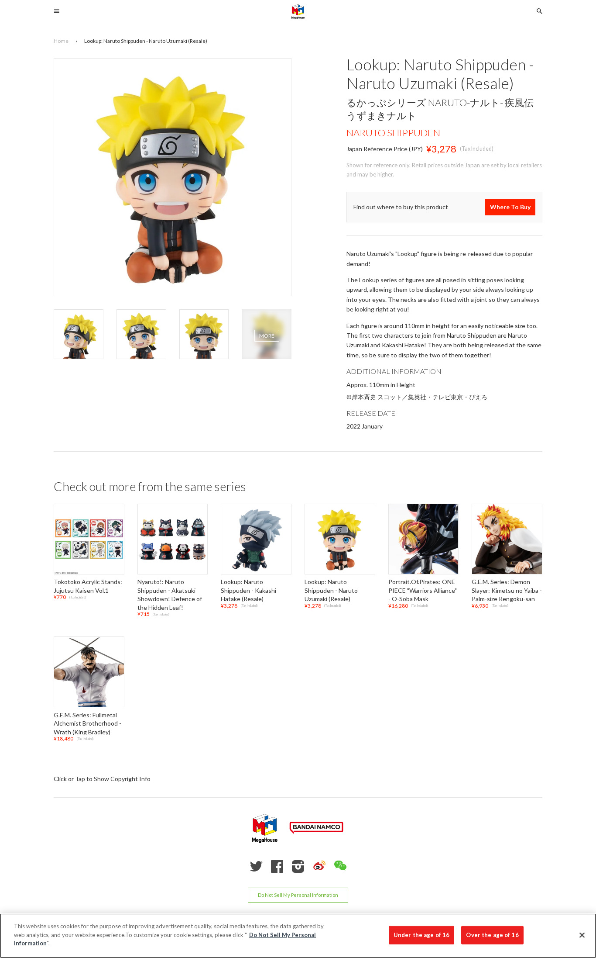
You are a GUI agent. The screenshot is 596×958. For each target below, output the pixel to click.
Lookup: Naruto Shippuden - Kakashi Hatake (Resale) (248, 590)
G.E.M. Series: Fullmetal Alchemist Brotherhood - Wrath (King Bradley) (87, 723)
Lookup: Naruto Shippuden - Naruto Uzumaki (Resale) (331, 590)
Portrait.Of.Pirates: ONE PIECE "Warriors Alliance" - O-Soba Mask (422, 590)
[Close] (582, 935)
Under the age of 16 (421, 934)
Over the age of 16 (492, 934)
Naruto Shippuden (393, 132)
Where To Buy (510, 207)
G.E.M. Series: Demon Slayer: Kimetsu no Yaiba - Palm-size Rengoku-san (507, 590)
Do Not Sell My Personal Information (298, 895)
